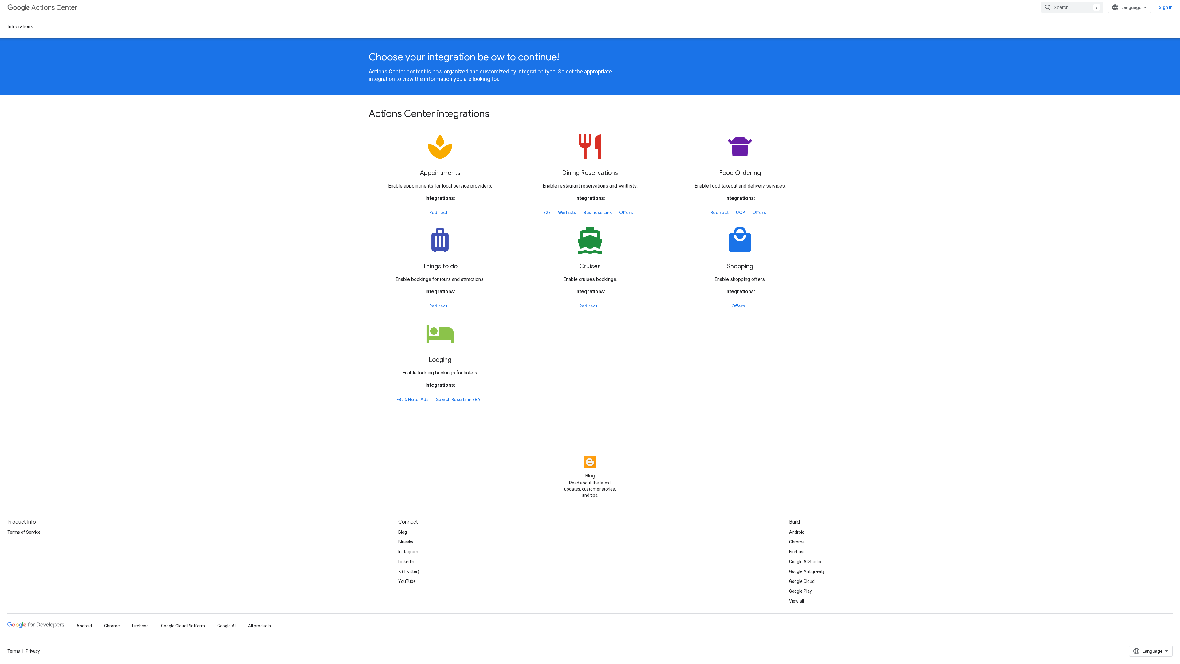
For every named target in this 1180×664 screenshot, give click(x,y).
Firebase (797, 551)
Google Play (800, 591)
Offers (626, 212)
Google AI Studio (805, 561)
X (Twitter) (408, 571)
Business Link (598, 212)
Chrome (797, 542)
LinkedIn (406, 561)
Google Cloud (802, 581)
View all (796, 601)
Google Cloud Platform (183, 625)
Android (796, 532)
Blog (402, 532)
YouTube (407, 581)
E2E (547, 212)
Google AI (226, 625)
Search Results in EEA (458, 399)
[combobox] (1072, 7)
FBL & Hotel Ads (412, 399)
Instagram (408, 551)
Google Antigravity (807, 571)
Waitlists (567, 212)
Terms (13, 651)
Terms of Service (24, 532)
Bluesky (405, 542)
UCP (740, 212)
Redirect (438, 212)
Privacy (33, 651)
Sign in (1166, 7)
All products (259, 625)
